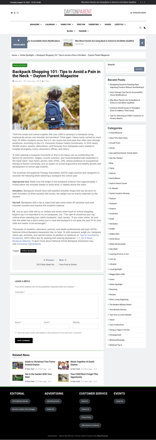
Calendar (50, 24)
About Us (85, 401)
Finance (112, 209)
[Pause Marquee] (142, 42)
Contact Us (85, 409)
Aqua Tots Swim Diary (118, 138)
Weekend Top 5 (115, 345)
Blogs (70, 31)
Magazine (34, 24)
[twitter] (11, 12)
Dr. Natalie (113, 188)
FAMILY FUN (66, 24)
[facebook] (14, 12)
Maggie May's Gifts (117, 274)
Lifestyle (119, 24)
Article (112, 148)
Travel (111, 320)
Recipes (112, 294)
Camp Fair (119, 401)
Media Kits (50, 409)
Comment (20, 292)
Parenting (94, 24)
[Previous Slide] (140, 2)
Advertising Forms (53, 401)
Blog (111, 163)
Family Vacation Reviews (119, 193)
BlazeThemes (102, 436)
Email (47, 322)
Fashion (82, 31)
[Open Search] (140, 28)
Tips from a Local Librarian (120, 315)
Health (112, 229)
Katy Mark (18, 81)
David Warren (114, 178)
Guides (108, 24)
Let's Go (112, 259)
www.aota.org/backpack (29, 244)
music (111, 279)
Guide (111, 219)
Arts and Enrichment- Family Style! (123, 153)
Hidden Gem (114, 234)
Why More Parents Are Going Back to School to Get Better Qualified (108, 2)
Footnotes (113, 214)
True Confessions (116, 325)
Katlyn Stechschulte (117, 244)
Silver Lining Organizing (118, 299)
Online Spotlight (19, 65)
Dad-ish (112, 173)
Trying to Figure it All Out (119, 330)
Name (18, 322)
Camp (111, 168)
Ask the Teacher (116, 158)
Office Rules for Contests (90, 425)
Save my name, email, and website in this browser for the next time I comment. (50, 333)
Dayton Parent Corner (118, 183)
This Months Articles (118, 310)
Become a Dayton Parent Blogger (23, 409)
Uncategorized (115, 335)
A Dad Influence (115, 133)
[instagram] (17, 12)
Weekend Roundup (116, 340)
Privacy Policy (86, 417)
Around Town (114, 143)
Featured (113, 203)
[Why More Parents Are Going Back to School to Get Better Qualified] (57, 44)
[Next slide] (144, 2)
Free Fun (81, 24)
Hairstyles (113, 224)
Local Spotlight (115, 269)
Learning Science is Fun (119, 254)
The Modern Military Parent (120, 305)
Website (76, 322)
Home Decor (114, 239)
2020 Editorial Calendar (20, 401)
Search (111, 64)
